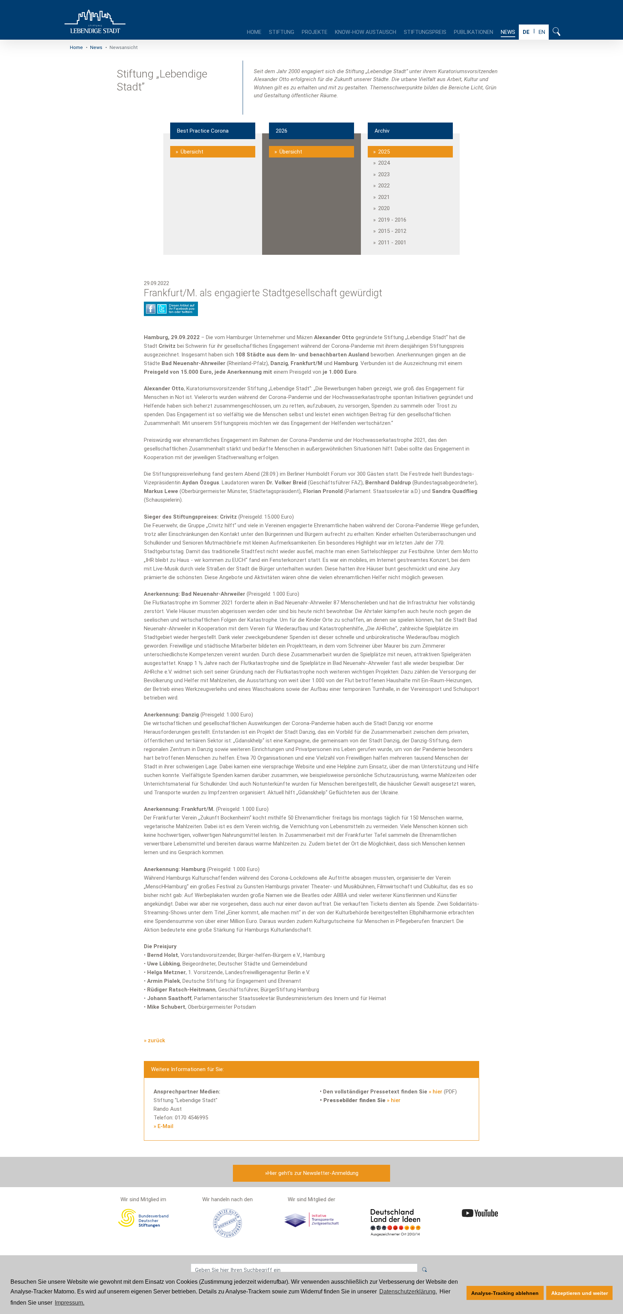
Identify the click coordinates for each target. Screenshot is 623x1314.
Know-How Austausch (365, 32)
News (508, 32)
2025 (384, 151)
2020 (384, 208)
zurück (156, 1040)
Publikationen (473, 32)
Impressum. (69, 1303)
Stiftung (281, 32)
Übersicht (192, 151)
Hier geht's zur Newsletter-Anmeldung (313, 1173)
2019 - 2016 (392, 220)
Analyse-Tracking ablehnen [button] (505, 1293)
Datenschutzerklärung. (408, 1291)
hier (437, 1091)
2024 (384, 163)
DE (526, 32)
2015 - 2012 (392, 231)
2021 (384, 197)
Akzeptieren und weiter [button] (579, 1293)
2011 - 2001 (392, 242)
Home (254, 32)
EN (542, 32)
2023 (384, 174)
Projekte (314, 32)
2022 (384, 185)
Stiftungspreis (425, 32)
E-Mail (165, 1126)
